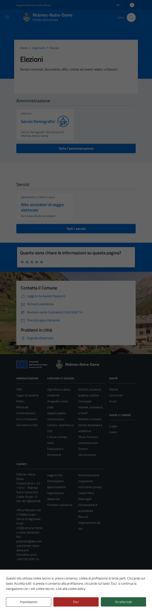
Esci (76, 601)
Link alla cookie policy (70, 588)
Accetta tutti (123, 601)
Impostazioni (28, 601)
